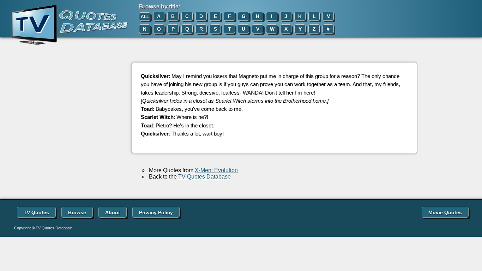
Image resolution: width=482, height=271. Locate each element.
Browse (77, 212)
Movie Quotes (445, 212)
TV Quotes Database (204, 177)
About (112, 212)
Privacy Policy (156, 212)
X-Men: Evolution (216, 170)
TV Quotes (36, 212)
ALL (145, 16)
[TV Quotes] (64, 25)
